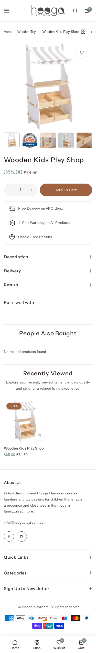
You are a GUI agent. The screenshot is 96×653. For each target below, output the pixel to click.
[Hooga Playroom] (48, 10)
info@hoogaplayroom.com (25, 522)
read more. (25, 511)
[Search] (75, 10)
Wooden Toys (27, 32)
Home (8, 32)
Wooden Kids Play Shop (24, 448)
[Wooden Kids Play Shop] (25, 421)
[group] (48, 86)
